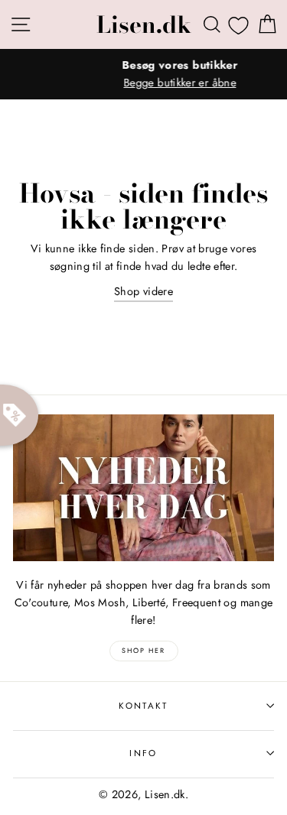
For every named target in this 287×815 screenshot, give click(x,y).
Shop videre (143, 291)
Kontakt (143, 706)
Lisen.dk (143, 24)
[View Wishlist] (238, 25)
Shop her (143, 650)
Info (143, 753)
